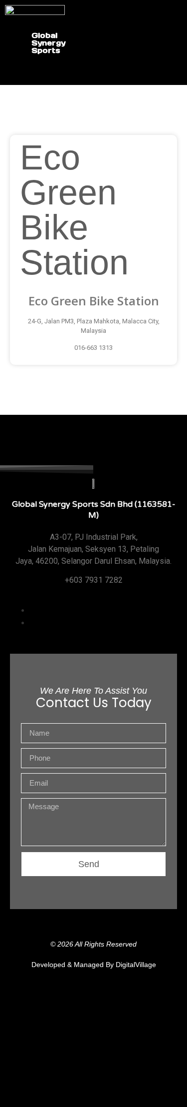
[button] (179, 42)
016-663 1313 (93, 347)
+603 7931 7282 (94, 580)
